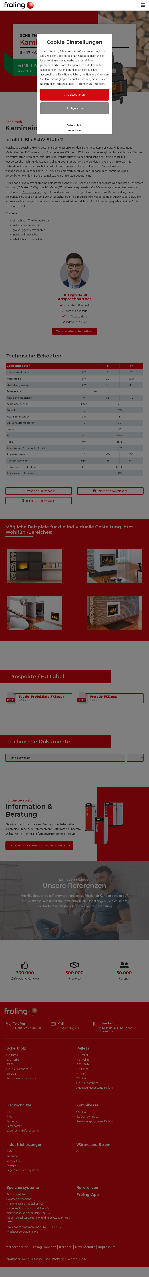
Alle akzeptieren (75, 95)
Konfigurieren (74, 108)
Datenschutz (75, 125)
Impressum (75, 130)
